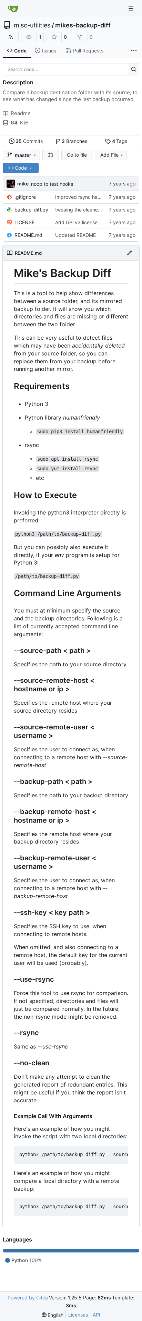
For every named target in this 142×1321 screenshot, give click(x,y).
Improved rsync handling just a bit (93, 197)
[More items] (133, 51)
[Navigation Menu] (132, 8)
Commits (29, 141)
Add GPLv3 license (76, 222)
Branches (74, 141)
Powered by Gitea (28, 1297)
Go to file (77, 155)
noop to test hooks (52, 184)
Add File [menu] (109, 155)
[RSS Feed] (11, 37)
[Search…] (133, 69)
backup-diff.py (31, 210)
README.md (28, 235)
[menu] (53, 1315)
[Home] (13, 8)
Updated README (75, 235)
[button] (50, 155)
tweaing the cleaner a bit (83, 210)
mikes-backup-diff (83, 25)
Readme (21, 113)
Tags (120, 141)
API (96, 1315)
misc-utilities (32, 25)
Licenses (78, 1315)
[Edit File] (129, 252)
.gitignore (25, 197)
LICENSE (24, 222)
